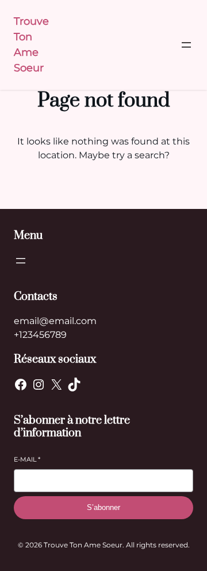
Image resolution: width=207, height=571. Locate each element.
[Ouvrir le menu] (186, 45)
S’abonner (103, 507)
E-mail (27, 459)
